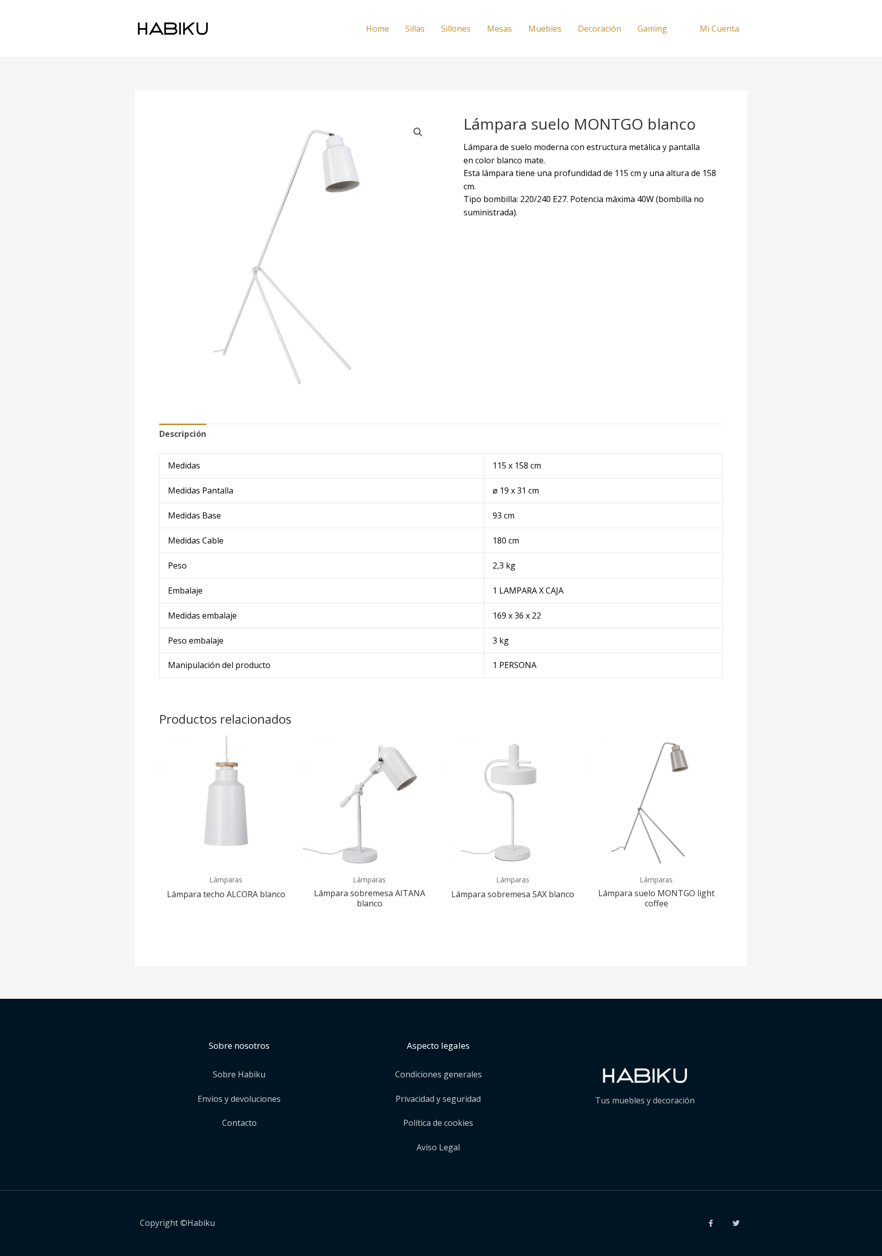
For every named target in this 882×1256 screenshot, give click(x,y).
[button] (418, 132)
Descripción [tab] (182, 433)
